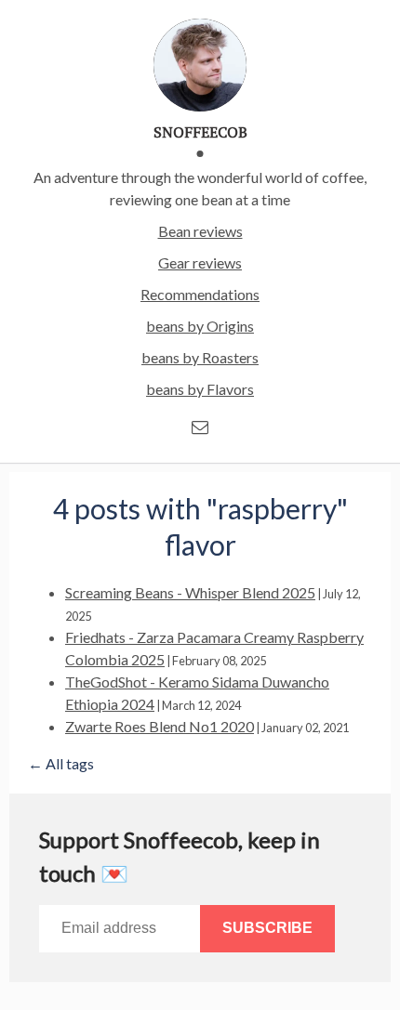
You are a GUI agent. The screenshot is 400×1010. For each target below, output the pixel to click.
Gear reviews (200, 262)
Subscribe (267, 928)
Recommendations (200, 294)
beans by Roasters (200, 357)
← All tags (61, 763)
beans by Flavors (200, 389)
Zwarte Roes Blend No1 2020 (159, 726)
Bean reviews (200, 231)
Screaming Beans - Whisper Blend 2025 (190, 592)
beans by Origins (200, 325)
